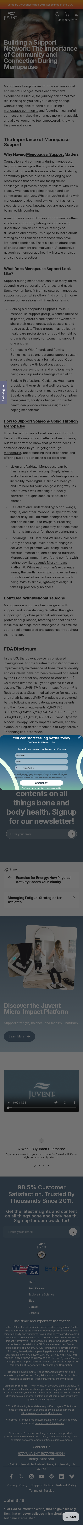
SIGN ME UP (41, 782)
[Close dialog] (80, 737)
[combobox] (18, 767)
